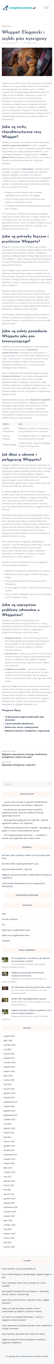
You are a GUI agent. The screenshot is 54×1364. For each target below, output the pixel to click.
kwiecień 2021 (9, 1181)
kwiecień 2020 (9, 1233)
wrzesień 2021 (10, 1159)
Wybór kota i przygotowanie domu (16, 930)
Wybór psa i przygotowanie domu (15, 935)
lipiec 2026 (8, 1040)
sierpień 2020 (9, 1216)
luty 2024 (7, 1084)
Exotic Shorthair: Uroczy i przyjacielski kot (18, 1269)
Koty (4, 914)
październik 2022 (10, 1115)
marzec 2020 (9, 1238)
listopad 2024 (9, 1067)
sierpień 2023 (9, 1106)
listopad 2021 (9, 1150)
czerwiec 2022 (9, 1119)
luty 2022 (7, 1137)
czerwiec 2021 (9, 1172)
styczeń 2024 (9, 1089)
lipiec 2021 (8, 1168)
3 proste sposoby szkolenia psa (19, 723)
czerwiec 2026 (9, 1045)
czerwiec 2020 (9, 1225)
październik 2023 (10, 1102)
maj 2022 (7, 1124)
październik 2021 (10, 1154)
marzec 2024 (9, 1080)
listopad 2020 (9, 1203)
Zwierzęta (7, 26)
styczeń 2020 (9, 1247)
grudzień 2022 (9, 1111)
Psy (3, 924)
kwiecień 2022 (9, 1128)
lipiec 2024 (8, 1075)
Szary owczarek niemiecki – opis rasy (17, 869)
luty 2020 (7, 1242)
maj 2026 (7, 1049)
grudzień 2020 (9, 1198)
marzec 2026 (9, 1054)
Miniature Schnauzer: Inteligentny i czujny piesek (27, 731)
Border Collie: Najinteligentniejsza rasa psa (28, 999)
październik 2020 (10, 1207)
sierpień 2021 (9, 1163)
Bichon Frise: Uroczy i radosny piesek (21, 727)
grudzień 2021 (9, 1146)
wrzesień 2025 (10, 1062)
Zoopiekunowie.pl (26, 1356)
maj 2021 (7, 1176)
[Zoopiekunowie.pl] (20, 8)
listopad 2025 (9, 1058)
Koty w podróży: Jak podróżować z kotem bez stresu (23, 1334)
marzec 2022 (9, 1132)
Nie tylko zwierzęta (9, 919)
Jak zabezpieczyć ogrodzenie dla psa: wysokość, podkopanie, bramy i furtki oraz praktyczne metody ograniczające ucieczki (22, 812)
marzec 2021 (9, 1185)
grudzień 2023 (9, 1093)
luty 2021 (7, 1189)
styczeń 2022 (9, 1141)
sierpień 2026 (9, 1036)
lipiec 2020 (8, 1220)
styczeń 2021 (9, 1194)
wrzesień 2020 (10, 1211)
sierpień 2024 (9, 1071)
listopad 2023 (9, 1097)
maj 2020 (7, 1229)
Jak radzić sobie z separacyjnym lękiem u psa (20, 863)
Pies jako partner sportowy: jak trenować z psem (31, 987)
